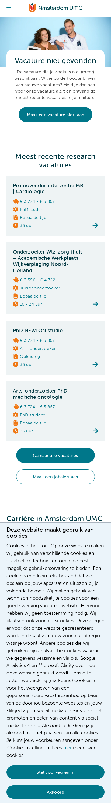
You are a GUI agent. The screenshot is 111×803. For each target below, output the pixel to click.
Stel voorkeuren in (56, 772)
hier (67, 748)
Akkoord (55, 792)
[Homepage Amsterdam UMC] (55, 8)
